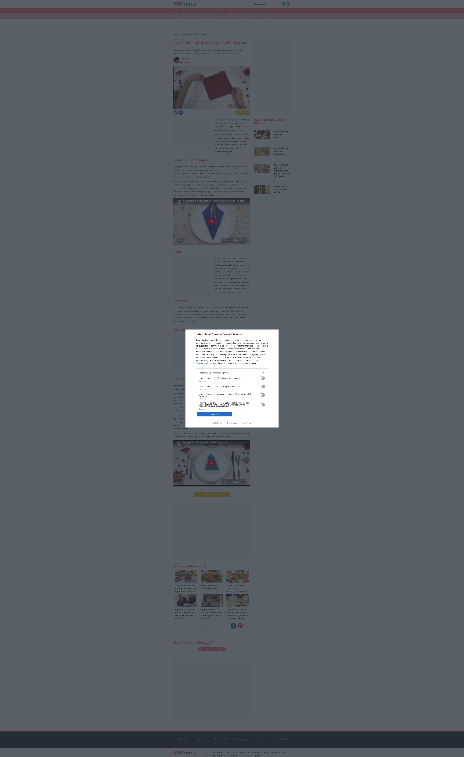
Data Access (232, 423)
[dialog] (232, 378)
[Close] (274, 334)
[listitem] (232, 373)
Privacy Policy (245, 423)
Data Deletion (218, 423)
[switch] (262, 378)
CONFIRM (214, 414)
